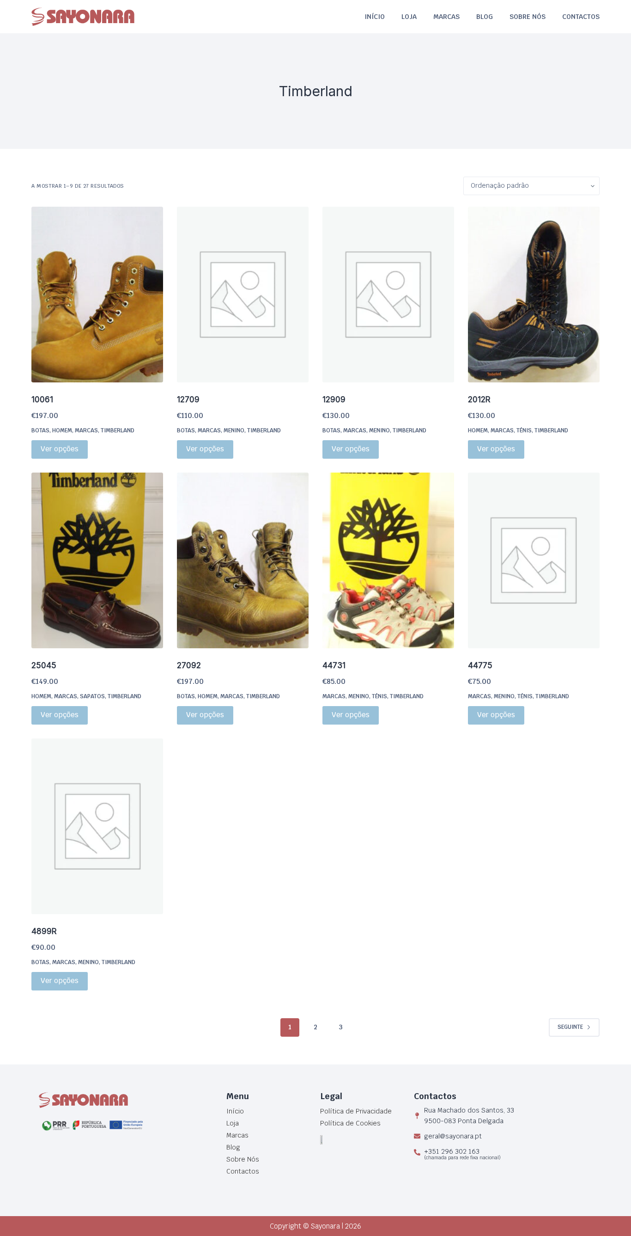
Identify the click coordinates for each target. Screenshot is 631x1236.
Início (374, 16)
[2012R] (534, 294)
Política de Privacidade (356, 1111)
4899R (44, 931)
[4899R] (97, 826)
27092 (189, 665)
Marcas (446, 16)
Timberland (117, 430)
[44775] (534, 560)
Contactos (581, 16)
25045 (43, 665)
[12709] (243, 294)
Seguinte (570, 1027)
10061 (42, 399)
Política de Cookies (350, 1123)
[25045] (97, 560)
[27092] (243, 560)
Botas (40, 430)
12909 (334, 399)
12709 (188, 399)
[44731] (388, 560)
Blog (484, 16)
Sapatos (92, 696)
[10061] (97, 294)
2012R (479, 399)
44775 (480, 665)
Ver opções (60, 448)
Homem (62, 430)
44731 (334, 665)
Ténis (524, 430)
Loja (409, 16)
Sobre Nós (528, 16)
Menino (234, 430)
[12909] (388, 294)
